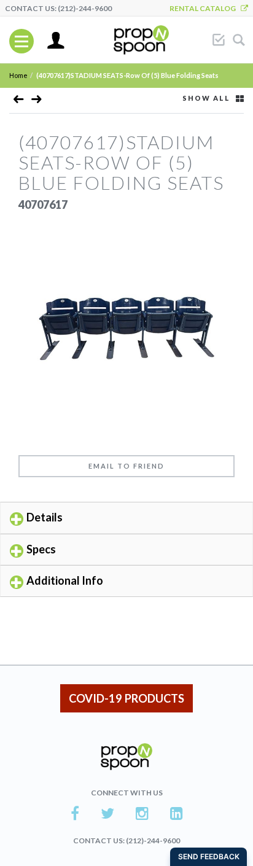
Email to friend (126, 466)
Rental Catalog (205, 8)
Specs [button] (41, 549)
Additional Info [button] (64, 580)
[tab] (126, 517)
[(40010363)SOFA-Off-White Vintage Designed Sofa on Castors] (36, 101)
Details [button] (44, 517)
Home (18, 75)
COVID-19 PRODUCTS (126, 698)
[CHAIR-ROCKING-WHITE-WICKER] (19, 101)
